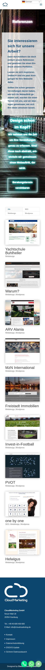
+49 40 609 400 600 (16, 624)
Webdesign (12, 213)
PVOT (10, 482)
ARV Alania (14, 329)
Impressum (10, 639)
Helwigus (12, 559)
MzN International (19, 368)
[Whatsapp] (31, 664)
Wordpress (29, 213)
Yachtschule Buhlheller (15, 251)
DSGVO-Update (12, 647)
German (28, 2)
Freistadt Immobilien (22, 406)
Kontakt (9, 635)
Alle (9, 209)
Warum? (12, 291)
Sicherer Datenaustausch (16, 652)
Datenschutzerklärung (15, 643)
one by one (14, 521)
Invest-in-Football (19, 444)
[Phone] (24, 664)
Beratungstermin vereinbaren (22, 185)
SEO (26, 209)
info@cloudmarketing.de (21, 627)
